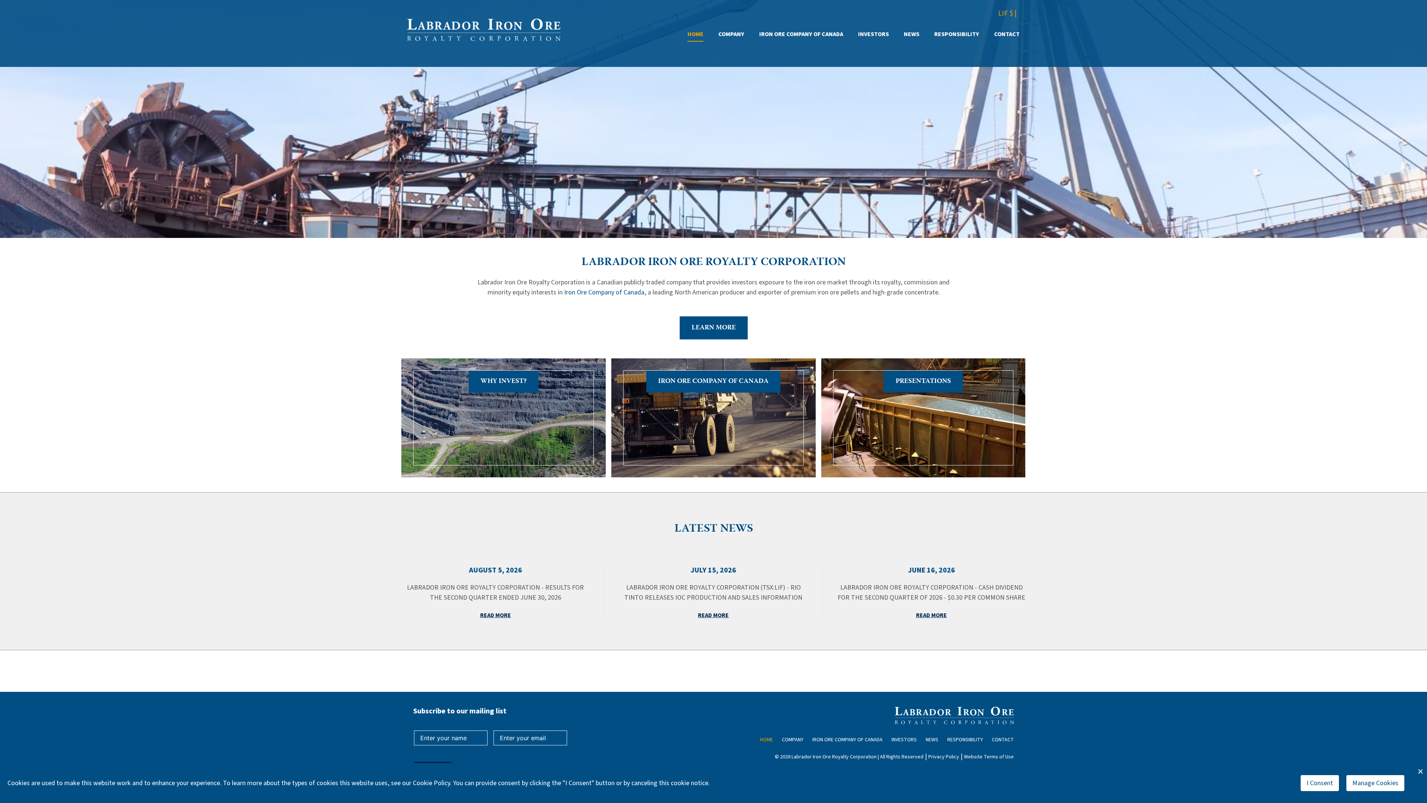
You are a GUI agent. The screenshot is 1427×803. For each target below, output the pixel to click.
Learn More (714, 327)
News (911, 34)
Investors (873, 34)
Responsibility (956, 34)
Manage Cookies (1375, 783)
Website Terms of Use (989, 757)
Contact (1007, 34)
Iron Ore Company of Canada (801, 34)
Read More (495, 615)
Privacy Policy (943, 757)
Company (731, 34)
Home (695, 34)
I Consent (1320, 783)
